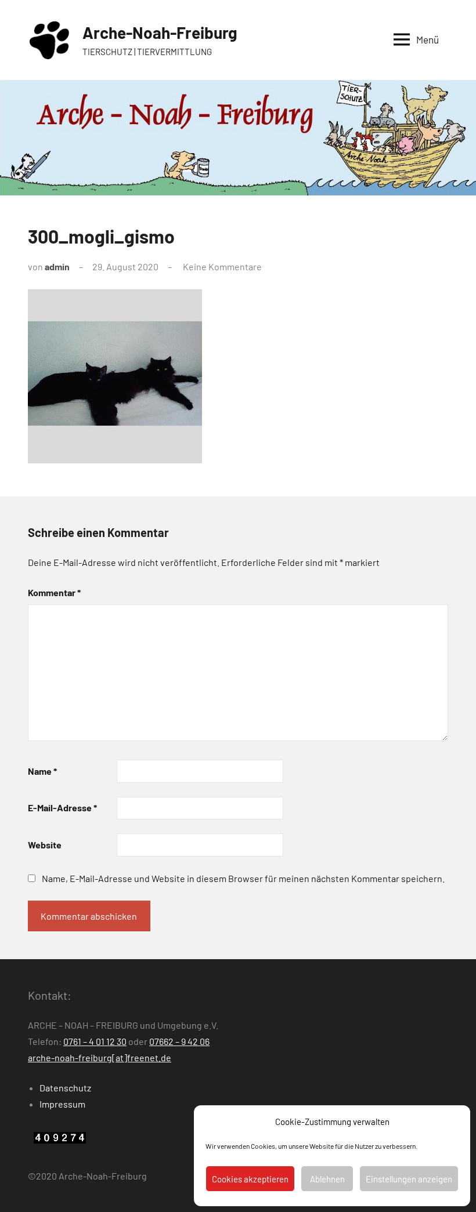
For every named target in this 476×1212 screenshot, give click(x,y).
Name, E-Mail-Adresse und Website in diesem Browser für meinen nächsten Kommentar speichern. (243, 878)
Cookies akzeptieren (250, 1179)
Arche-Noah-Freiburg (159, 32)
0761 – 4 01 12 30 (95, 1041)
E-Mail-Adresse (62, 807)
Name (42, 770)
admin (57, 266)
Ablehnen (327, 1179)
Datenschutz (65, 1087)
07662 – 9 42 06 (179, 1041)
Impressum (62, 1103)
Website (45, 844)
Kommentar (54, 592)
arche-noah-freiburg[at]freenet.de (99, 1057)
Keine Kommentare (222, 266)
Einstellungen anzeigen (409, 1179)
